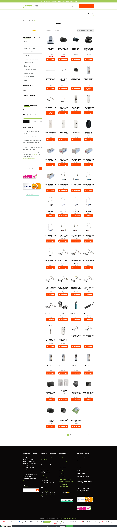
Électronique (27, 66)
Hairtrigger (61, 518)
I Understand (69, 526)
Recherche (40, 168)
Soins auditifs (27, 12)
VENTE (25, 80)
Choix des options (88, 88)
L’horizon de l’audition (63, 12)
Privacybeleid (62, 467)
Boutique (26, 16)
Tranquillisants (28, 55)
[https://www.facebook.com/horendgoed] (42, 492)
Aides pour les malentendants (31, 59)
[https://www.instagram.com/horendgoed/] (46, 492)
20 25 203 (45, 477)
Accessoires (27, 45)
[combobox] (32, 90)
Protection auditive (29, 52)
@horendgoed (26, 480)
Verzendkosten (62, 476)
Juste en (26, 41)
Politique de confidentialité (70, 518)
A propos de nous (49, 12)
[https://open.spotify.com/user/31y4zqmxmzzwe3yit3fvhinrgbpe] (42, 496)
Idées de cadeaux (28, 73)
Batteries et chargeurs (29, 48)
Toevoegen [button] (51, 59)
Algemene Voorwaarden (65, 464)
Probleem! (61, 470)
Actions (75, 12)
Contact (61, 458)
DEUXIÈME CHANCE (29, 76)
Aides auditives (38, 12)
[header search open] (92, 13)
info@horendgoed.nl (46, 476)
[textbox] (32, 90)
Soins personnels (28, 62)
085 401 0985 (35, 154)
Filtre (26, 121)
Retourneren (62, 473)
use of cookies (62, 526)
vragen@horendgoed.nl (29, 158)
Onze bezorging (63, 461)
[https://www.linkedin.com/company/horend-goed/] (54, 492)
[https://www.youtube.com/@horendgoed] (50, 492)
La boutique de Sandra (30, 69)
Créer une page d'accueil (86, 6)
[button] (32, 31)
